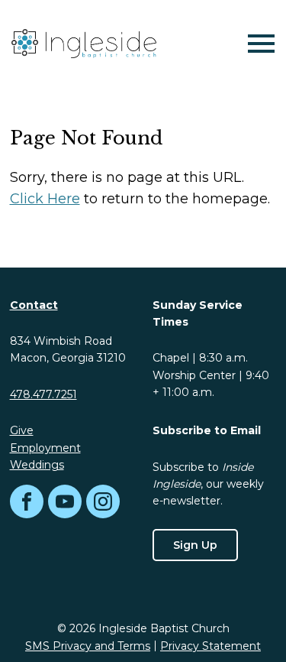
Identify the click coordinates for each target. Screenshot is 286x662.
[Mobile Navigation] (258, 43)
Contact (34, 305)
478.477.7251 (43, 394)
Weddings (37, 465)
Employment (45, 448)
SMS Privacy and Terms (87, 646)
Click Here (45, 198)
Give (22, 430)
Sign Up (195, 545)
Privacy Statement (210, 646)
